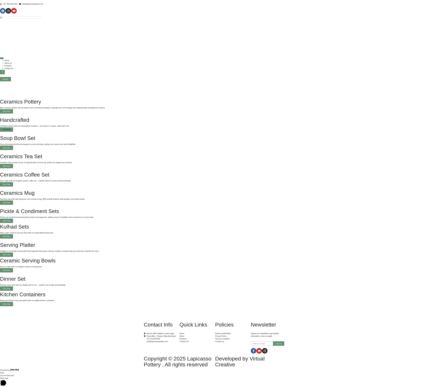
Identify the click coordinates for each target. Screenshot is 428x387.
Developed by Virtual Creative (240, 361)
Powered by (5, 370)
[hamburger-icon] (2, 58)
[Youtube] (259, 351)
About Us (8, 63)
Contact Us (8, 68)
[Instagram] (265, 351)
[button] (214, 382)
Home (6, 60)
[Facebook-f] (253, 351)
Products (7, 66)
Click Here (6, 111)
